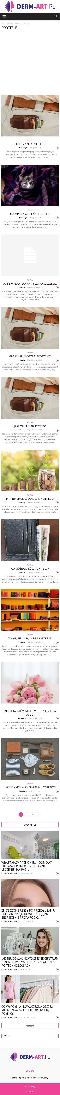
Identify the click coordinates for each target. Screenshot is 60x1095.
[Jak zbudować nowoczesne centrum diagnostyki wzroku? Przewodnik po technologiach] (30, 941)
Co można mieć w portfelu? (30, 568)
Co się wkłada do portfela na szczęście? (30, 283)
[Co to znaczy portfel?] (30, 115)
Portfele (30, 140)
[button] (56, 16)
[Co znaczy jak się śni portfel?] (30, 185)
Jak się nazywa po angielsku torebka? (30, 787)
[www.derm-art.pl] (30, 6)
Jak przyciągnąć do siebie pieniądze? (30, 498)
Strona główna (7, 23)
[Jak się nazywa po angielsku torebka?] (30, 759)
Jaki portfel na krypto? (30, 426)
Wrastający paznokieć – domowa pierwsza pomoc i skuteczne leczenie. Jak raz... (26, 866)
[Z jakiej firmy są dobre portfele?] (30, 610)
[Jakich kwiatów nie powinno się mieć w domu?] (30, 683)
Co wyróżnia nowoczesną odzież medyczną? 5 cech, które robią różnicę (27, 1010)
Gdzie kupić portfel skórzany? (30, 356)
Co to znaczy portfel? (30, 144)
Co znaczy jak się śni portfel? (30, 213)
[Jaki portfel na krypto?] (30, 398)
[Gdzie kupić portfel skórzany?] (30, 328)
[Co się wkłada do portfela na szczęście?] (30, 255)
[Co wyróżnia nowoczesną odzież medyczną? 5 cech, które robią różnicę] (30, 989)
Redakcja (23, 148)
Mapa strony (30, 1086)
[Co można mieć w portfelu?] (30, 540)
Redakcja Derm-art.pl (10, 873)
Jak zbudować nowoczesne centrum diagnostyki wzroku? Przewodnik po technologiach (30, 962)
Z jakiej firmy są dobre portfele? (30, 638)
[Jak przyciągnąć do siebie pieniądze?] (30, 470)
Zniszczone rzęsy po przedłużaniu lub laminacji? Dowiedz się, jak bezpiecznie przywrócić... (28, 914)
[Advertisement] (30, 63)
